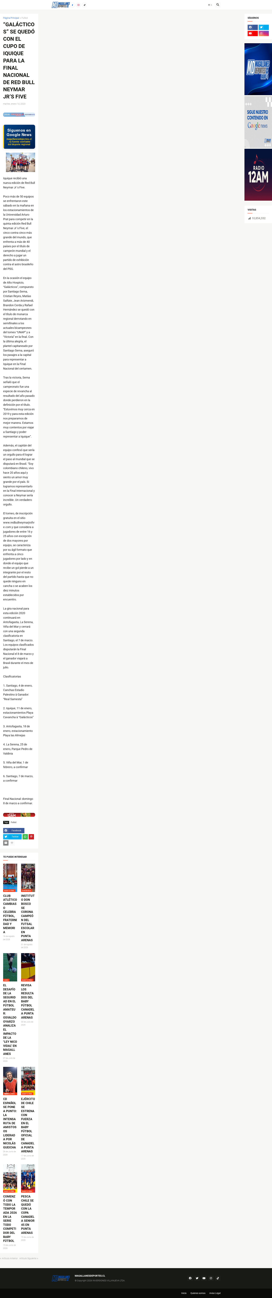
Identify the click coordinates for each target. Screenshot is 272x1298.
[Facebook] (72, 5)
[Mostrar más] (12, 843)
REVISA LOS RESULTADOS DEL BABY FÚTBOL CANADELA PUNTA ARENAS (27, 1001)
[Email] (5, 843)
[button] (210, 4)
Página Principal (11, 18)
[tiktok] (218, 1278)
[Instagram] (78, 5)
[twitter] (264, 27)
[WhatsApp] (25, 836)
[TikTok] (84, 5)
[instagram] (264, 33)
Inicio (184, 1293)
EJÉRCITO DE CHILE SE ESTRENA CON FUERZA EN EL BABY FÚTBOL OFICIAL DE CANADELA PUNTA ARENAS (28, 1125)
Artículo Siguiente (27, 1258)
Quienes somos (197, 1293)
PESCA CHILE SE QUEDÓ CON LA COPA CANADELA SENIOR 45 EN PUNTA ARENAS (27, 1215)
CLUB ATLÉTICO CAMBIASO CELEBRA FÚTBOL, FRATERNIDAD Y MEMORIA (10, 914)
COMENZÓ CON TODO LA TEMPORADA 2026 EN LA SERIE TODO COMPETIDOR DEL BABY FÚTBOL (10, 1219)
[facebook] (253, 27)
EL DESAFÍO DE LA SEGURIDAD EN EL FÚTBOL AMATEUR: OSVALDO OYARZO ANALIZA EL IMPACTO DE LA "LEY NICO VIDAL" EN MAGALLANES (10, 1019)
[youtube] (253, 33)
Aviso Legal (215, 1293)
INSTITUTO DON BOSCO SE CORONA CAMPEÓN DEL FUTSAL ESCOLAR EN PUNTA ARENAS (28, 918)
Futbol (25, 18)
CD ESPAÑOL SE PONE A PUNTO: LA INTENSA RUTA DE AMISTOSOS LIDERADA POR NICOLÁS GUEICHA (10, 1123)
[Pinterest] (31, 836)
